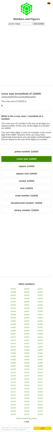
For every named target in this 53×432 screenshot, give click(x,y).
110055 (13, 321)
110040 (13, 305)
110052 (13, 318)
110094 (13, 363)
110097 (13, 366)
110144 (40, 414)
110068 (26, 334)
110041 (26, 305)
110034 (13, 298)
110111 (40, 379)
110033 (40, 295)
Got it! (42, 428)
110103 (13, 372)
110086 (26, 353)
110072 (40, 337)
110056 (26, 321)
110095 (26, 363)
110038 (26, 302)
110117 (40, 385)
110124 (13, 395)
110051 (40, 315)
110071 (26, 337)
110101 (26, 369)
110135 (40, 405)
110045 (40, 308)
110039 (40, 302)
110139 (13, 411)
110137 (26, 408)
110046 (13, 311)
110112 (13, 382)
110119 (26, 389)
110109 (13, 379)
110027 (40, 289)
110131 (26, 401)
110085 (13, 353)
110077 (26, 343)
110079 (13, 347)
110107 (26, 376)
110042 (40, 305)
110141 (40, 411)
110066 (40, 331)
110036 (40, 298)
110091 (13, 360)
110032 (26, 295)
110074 (26, 340)
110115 (13, 385)
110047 (26, 311)
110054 (40, 318)
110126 (40, 395)
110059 (26, 324)
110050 (26, 315)
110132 (40, 401)
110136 (13, 408)
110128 (26, 398)
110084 (40, 350)
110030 (40, 292)
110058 (13, 324)
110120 (40, 389)
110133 (13, 405)
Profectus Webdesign (23, 418)
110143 (26, 414)
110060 (40, 324)
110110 (26, 379)
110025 (13, 289)
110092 (26, 360)
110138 (40, 408)
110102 (40, 369)
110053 (26, 318)
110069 (40, 334)
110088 (13, 356)
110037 (13, 302)
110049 (13, 315)
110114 (40, 382)
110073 (13, 340)
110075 (40, 340)
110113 (26, 382)
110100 (13, 369)
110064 (13, 331)
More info (23, 430)
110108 (40, 376)
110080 (26, 347)
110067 (13, 334)
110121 (13, 392)
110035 (26, 298)
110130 (13, 401)
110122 (26, 392)
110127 (13, 398)
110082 (13, 350)
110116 (26, 385)
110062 (26, 327)
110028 (13, 292)
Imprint (34, 418)
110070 (13, 337)
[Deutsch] (48, 4)
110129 (40, 398)
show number (39, 24)
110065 (26, 331)
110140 (26, 411)
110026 (26, 289)
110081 (40, 347)
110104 (26, 372)
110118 (13, 389)
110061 (13, 327)
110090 (40, 356)
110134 (26, 405)
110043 (13, 308)
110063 (40, 327)
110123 (40, 392)
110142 (13, 414)
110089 (26, 356)
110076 (13, 343)
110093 (40, 360)
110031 (13, 295)
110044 (26, 308)
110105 (40, 372)
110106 (13, 376)
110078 (40, 343)
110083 (26, 350)
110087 (40, 353)
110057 (40, 321)
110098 (26, 366)
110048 (40, 311)
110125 (26, 395)
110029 (26, 292)
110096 (40, 363)
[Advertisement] (26, 54)
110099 (40, 366)
